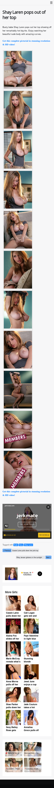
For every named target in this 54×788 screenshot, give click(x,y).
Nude (16, 545)
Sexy (21, 545)
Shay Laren (28, 545)
